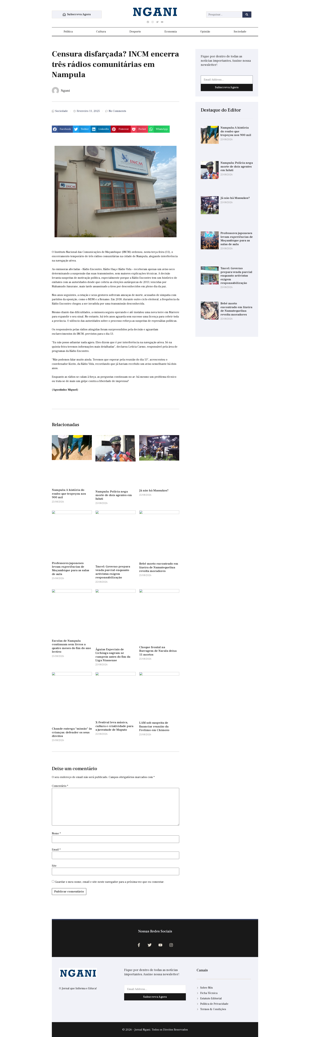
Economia (171, 31)
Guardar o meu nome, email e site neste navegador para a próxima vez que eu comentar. (109, 881)
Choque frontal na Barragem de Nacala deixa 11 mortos (158, 651)
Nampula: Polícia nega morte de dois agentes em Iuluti (113, 495)
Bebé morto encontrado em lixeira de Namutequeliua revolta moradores (158, 567)
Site (54, 865)
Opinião (205, 31)
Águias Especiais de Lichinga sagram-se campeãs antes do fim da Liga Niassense (112, 654)
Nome (56, 833)
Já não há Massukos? (153, 490)
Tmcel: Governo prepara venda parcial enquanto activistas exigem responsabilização (112, 572)
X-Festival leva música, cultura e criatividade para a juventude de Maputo (114, 726)
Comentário (60, 785)
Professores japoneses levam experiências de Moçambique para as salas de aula (70, 568)
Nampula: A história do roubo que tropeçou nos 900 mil (69, 493)
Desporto (135, 31)
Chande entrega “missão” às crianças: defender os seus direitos (72, 732)
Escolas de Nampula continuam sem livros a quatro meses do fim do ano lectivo (71, 646)
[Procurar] (246, 14)
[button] (62, 129)
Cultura (101, 31)
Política (68, 31)
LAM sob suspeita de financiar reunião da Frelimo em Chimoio (154, 726)
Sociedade (240, 31)
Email (56, 849)
